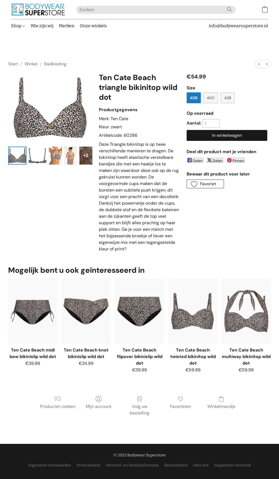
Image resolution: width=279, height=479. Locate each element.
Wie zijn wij (42, 25)
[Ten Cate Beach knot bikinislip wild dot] (86, 311)
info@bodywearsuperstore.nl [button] (238, 25)
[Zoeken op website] (229, 9)
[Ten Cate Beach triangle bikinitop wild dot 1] (38, 156)
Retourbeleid (175, 465)
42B (227, 97)
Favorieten (180, 406)
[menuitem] (259, 64)
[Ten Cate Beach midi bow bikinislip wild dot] (32, 311)
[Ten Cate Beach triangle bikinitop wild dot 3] (70, 156)
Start (13, 64)
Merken (66, 25)
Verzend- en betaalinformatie (132, 465)
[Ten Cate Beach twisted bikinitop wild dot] (192, 311)
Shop (16, 25)
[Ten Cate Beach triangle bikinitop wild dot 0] (17, 156)
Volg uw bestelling (139, 410)
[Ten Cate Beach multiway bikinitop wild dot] (246, 311)
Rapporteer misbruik (232, 465)
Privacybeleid (88, 465)
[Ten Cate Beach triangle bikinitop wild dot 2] (55, 156)
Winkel (31, 64)
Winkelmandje (221, 406)
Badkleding (55, 64)
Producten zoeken (57, 406)
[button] (38, 9)
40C (211, 97)
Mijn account (98, 406)
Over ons (201, 465)
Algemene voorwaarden (49, 465)
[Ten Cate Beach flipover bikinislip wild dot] (139, 311)
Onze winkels (93, 25)
